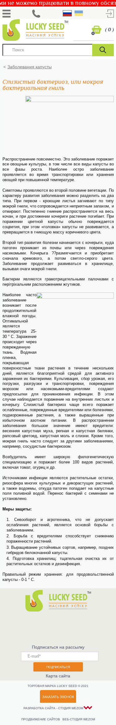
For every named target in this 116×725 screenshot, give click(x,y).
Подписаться (58, 667)
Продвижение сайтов (41, 719)
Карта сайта (58, 675)
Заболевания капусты (29, 66)
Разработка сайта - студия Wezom (53, 708)
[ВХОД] (110, 14)
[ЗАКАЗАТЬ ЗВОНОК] (36, 14)
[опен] (6, 14)
